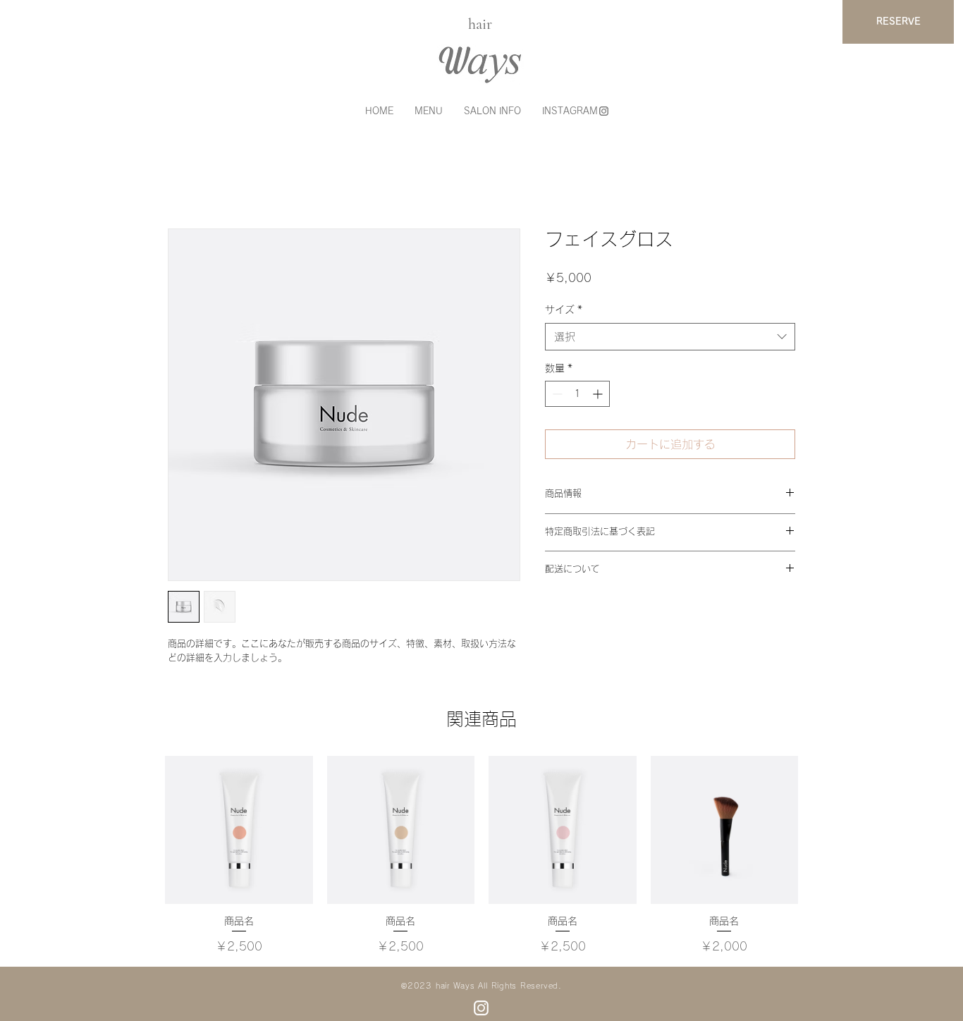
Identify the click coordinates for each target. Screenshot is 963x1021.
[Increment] (599, 393)
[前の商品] (144, 829)
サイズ (563, 309)
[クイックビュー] (239, 830)
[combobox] (670, 336)
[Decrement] (556, 393)
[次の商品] (818, 829)
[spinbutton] (577, 393)
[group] (481, 855)
